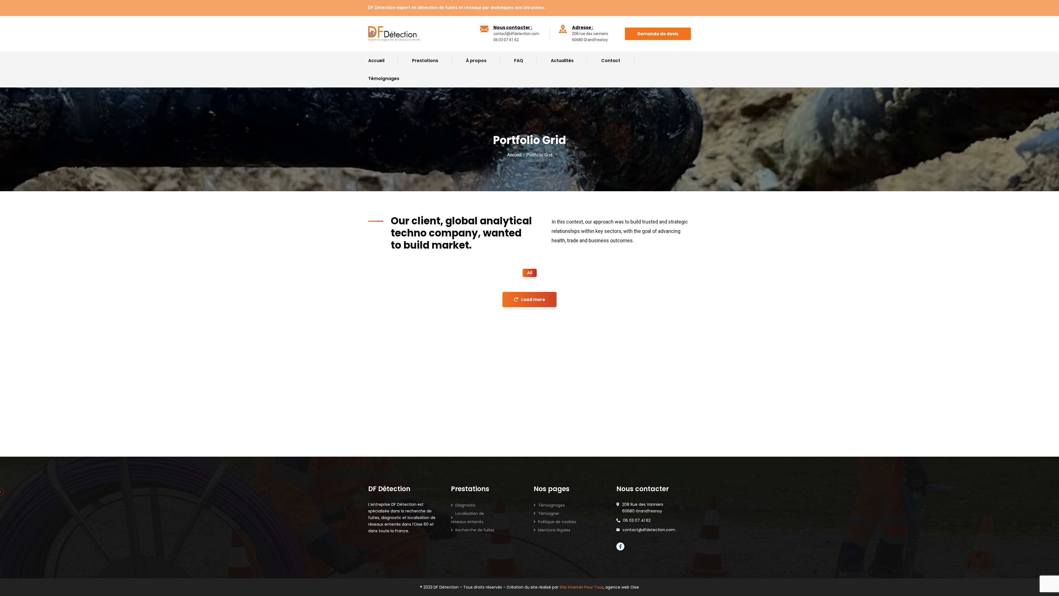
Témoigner (548, 513)
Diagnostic (465, 505)
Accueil (514, 155)
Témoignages (551, 505)
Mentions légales (554, 530)
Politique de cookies (557, 522)
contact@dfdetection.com (648, 530)
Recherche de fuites (474, 530)
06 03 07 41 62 (637, 520)
